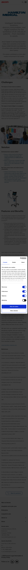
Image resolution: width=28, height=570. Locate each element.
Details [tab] (14, 262)
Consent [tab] (5, 262)
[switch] (24, 291)
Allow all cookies (14, 306)
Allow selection (14, 310)
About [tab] (23, 262)
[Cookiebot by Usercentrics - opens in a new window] (20, 258)
